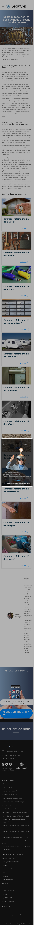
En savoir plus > (17, 480)
